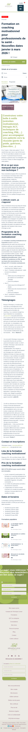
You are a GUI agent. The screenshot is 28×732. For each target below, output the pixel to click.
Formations (14, 615)
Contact (14, 635)
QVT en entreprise (14, 618)
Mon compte (14, 689)
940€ (8, 108)
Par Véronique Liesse (16, 529)
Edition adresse (14, 696)
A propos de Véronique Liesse (14, 611)
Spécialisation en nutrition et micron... (18, 534)
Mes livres (14, 625)
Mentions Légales (14, 711)
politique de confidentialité (14, 582)
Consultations (14, 621)
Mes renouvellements (14, 685)
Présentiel (4, 19)
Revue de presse (14, 628)
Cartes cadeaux (14, 638)
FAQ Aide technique (14, 718)
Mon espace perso (14, 608)
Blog (14, 632)
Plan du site (14, 707)
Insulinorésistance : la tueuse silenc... (17, 544)
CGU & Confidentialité (14, 714)
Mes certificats (14, 704)
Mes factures (14, 693)
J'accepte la (11, 582)
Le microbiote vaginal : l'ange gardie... (17, 524)
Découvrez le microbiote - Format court (18, 554)
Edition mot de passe (14, 700)
